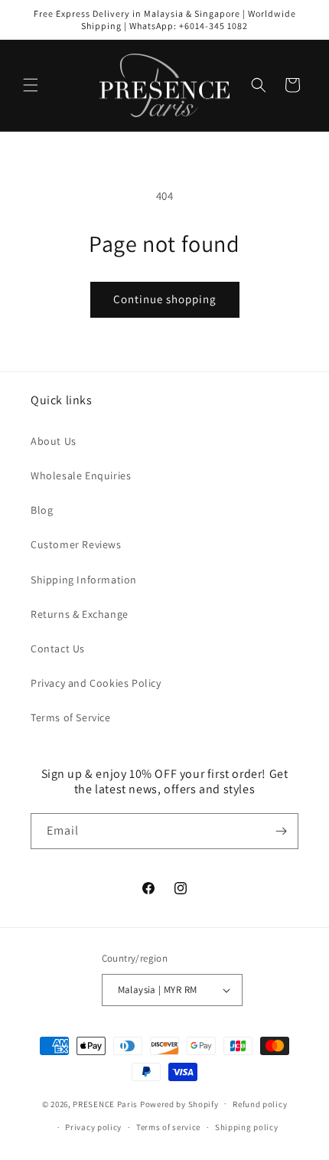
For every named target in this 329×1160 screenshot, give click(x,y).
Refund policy (260, 1104)
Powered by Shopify (179, 1103)
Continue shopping (165, 299)
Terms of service (168, 1127)
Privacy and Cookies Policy (96, 683)
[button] (30, 85)
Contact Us (58, 648)
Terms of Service (71, 717)
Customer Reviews (76, 544)
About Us (54, 441)
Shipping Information (84, 580)
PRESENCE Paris (105, 1103)
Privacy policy (93, 1127)
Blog (42, 510)
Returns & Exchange (80, 614)
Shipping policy (247, 1127)
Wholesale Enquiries (81, 475)
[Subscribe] (281, 831)
